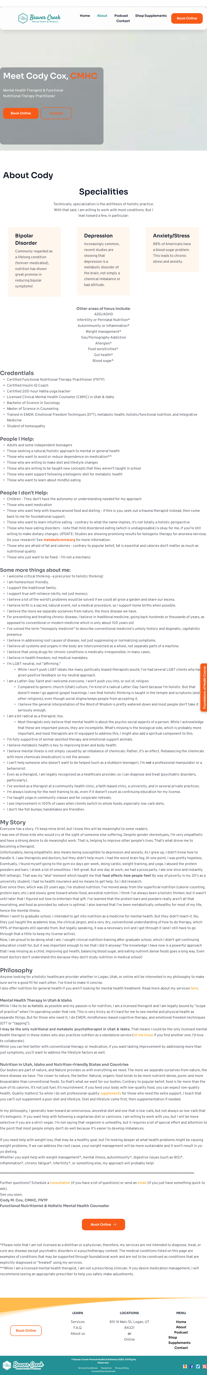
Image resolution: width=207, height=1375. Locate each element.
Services (78, 1322)
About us (78, 1333)
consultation (60, 1183)
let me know (143, 1035)
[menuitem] (85, 15)
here (194, 988)
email (142, 1183)
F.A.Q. (77, 1328)
